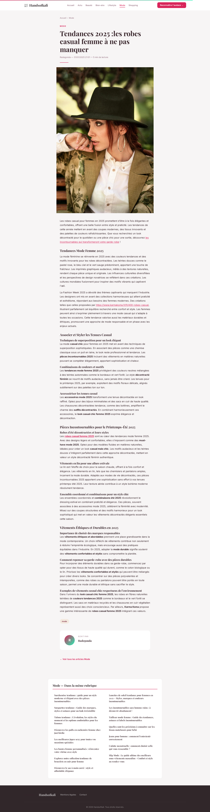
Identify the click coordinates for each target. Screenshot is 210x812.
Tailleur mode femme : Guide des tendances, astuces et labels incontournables (131, 719)
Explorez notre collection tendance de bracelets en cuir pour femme (73, 760)
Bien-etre (100, 5)
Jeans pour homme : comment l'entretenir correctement (130, 738)
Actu (80, 5)
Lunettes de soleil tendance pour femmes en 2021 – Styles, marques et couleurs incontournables (131, 698)
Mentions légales (68, 794)
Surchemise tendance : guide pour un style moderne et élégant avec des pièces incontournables (75, 698)
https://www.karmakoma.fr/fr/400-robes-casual (122, 305)
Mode (122, 5)
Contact (83, 794)
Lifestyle (112, 5)
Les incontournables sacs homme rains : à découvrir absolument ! (130, 709)
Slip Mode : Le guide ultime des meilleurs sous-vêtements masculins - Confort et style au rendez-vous (131, 758)
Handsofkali (36, 5)
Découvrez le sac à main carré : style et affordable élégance (73, 769)
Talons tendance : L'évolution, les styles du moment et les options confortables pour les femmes (76, 720)
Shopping (133, 5)
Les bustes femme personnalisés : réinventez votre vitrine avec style (76, 750)
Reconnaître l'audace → (171, 5)
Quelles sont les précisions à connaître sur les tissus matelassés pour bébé (132, 728)
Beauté (89, 5)
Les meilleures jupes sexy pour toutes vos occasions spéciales (75, 741)
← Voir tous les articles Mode (75, 659)
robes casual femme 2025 (79, 436)
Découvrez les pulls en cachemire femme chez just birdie (77, 731)
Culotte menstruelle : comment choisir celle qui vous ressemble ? (131, 747)
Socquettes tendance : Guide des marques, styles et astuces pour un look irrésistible (75, 709)
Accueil (70, 5)
